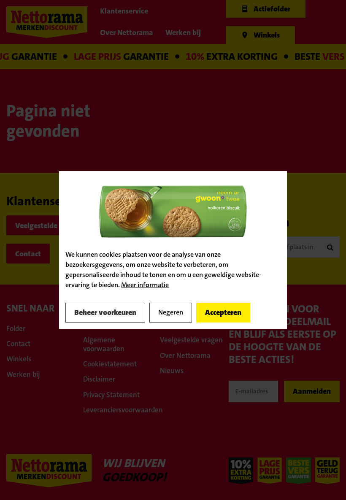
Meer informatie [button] (145, 284)
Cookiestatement (110, 363)
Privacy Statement (111, 394)
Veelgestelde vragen (48, 225)
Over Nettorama (185, 355)
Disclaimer (99, 379)
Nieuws (172, 370)
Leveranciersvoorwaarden (117, 409)
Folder (15, 328)
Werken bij (23, 374)
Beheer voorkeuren (105, 312)
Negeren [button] (170, 312)
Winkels (18, 358)
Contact (28, 254)
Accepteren (223, 312)
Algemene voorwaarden (103, 344)
